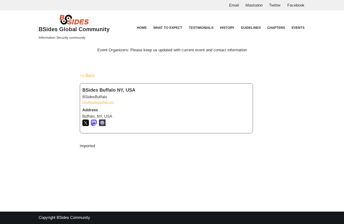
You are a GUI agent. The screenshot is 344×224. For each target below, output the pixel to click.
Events (298, 28)
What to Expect (167, 28)
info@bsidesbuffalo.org (97, 102)
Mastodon (254, 5)
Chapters (276, 28)
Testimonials (201, 28)
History (227, 28)
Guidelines (251, 28)
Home (142, 28)
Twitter (275, 5)
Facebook (295, 5)
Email (234, 5)
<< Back (87, 75)
